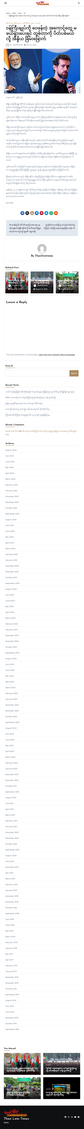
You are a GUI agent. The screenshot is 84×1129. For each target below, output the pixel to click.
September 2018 (12, 913)
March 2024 (10, 618)
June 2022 (10, 740)
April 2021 (9, 809)
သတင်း (37, 23)
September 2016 (12, 995)
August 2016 (10, 1000)
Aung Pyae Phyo (12, 431)
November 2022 (12, 711)
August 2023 (11, 659)
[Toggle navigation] (5, 3)
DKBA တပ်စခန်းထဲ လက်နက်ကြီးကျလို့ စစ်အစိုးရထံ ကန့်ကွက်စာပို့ (30, 398)
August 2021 (10, 798)
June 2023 (10, 670)
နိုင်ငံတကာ (9, 23)
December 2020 (12, 832)
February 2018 (11, 942)
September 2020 (12, 850)
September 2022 (12, 722)
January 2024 (11, 630)
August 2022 (11, 728)
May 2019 (9, 873)
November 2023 (12, 641)
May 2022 (9, 746)
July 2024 (9, 595)
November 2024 (12, 572)
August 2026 (11, 450)
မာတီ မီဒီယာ (26, 23)
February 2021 (11, 821)
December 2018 (12, 896)
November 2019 (12, 867)
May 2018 (9, 931)
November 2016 (12, 983)
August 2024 (11, 589)
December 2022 (12, 705)
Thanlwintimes (18, 45)
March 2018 (10, 937)
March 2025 (10, 549)
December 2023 (12, 635)
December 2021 (12, 774)
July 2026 (9, 456)
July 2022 (9, 734)
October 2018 (11, 908)
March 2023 (10, 688)
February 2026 (11, 485)
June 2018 (9, 925)
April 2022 (9, 751)
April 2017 (9, 960)
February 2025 (11, 554)
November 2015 (11, 1018)
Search (9, 366)
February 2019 (11, 885)
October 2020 (11, 844)
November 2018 (12, 902)
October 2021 (11, 786)
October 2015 (11, 1024)
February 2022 (11, 763)
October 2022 (11, 717)
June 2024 (10, 601)
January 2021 (11, 827)
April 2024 (9, 612)
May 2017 (9, 954)
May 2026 (9, 467)
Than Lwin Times (16, 1118)
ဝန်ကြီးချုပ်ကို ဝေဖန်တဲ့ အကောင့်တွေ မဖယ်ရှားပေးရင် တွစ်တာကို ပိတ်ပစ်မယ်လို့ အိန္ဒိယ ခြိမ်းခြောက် (41, 33)
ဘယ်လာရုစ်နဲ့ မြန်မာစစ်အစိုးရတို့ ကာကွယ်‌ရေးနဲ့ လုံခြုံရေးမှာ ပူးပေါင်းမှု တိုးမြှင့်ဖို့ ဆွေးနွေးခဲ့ (39, 392)
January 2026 (11, 491)
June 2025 (10, 531)
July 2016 (9, 1006)
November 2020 (12, 838)
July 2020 (9, 861)
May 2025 (9, 537)
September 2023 (12, 653)
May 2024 (9, 606)
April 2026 (9, 473)
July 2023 (9, 664)
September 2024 (12, 583)
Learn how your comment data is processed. (57, 355)
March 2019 (10, 879)
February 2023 (11, 693)
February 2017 (11, 966)
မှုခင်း (32, 23)
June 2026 (10, 462)
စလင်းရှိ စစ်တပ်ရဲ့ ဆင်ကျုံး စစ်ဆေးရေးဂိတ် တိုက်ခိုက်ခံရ (27, 409)
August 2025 (11, 520)
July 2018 (9, 919)
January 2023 (11, 699)
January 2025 (11, 560)
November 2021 (12, 780)
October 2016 (11, 989)
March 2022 (10, 757)
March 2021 (10, 815)
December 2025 (12, 496)
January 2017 (11, 971)
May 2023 (9, 676)
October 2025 (11, 508)
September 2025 (12, 514)
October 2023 (11, 647)
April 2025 (9, 543)
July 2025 (9, 525)
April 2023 (9, 682)
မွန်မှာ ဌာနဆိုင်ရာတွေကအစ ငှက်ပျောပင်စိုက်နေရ (67, 283)
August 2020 (11, 856)
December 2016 (12, 977)
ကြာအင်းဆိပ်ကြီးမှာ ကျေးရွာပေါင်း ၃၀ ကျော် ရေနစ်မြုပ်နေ (27, 415)
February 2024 (11, 624)
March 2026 (10, 479)
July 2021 (9, 803)
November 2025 (12, 502)
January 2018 (11, 948)
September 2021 (12, 792)
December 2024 (12, 566)
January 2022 (11, 769)
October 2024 (11, 578)
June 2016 (9, 1012)
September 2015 (12, 1029)
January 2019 (11, 890)
